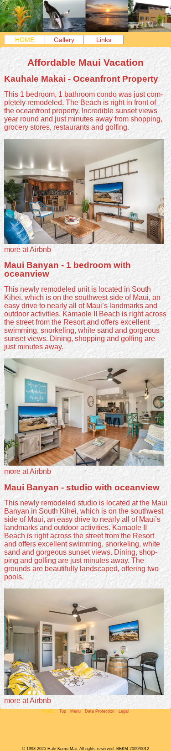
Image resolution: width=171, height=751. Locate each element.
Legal (124, 711)
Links (103, 39)
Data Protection (99, 711)
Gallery (64, 39)
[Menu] (85, 29)
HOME (24, 39)
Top (62, 711)
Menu (75, 711)
